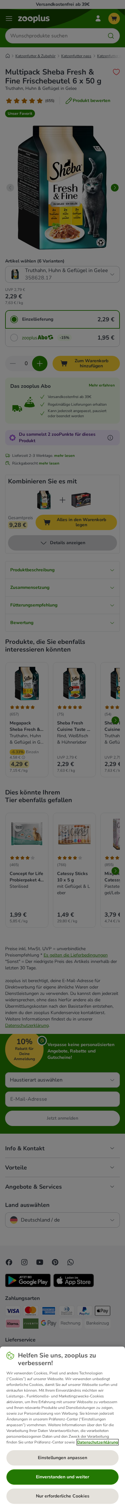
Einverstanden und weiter (62, 1477)
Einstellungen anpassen (62, 1458)
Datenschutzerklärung (97, 1442)
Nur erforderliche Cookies (62, 1496)
